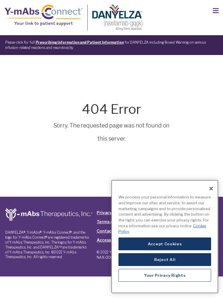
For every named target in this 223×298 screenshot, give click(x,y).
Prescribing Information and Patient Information (80, 42)
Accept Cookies (165, 244)
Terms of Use (110, 221)
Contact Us (108, 230)
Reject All (165, 259)
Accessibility (110, 239)
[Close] (211, 188)
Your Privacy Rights (165, 275)
